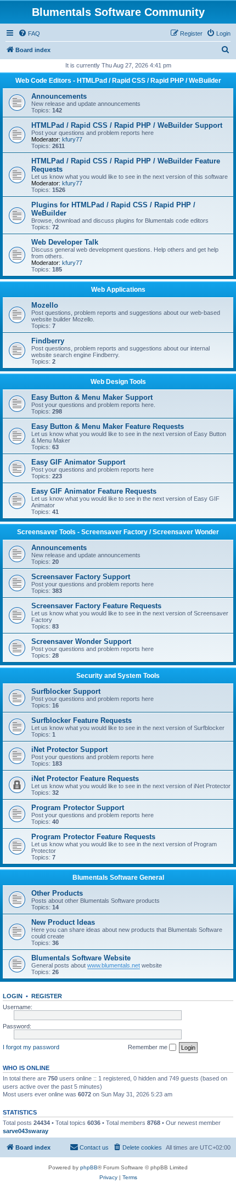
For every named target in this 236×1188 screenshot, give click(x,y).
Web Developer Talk (64, 242)
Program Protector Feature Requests (93, 837)
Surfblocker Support (65, 691)
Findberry (47, 341)
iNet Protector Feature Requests (85, 778)
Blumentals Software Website (81, 958)
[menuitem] (29, 33)
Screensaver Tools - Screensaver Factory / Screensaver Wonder (118, 532)
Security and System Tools (118, 676)
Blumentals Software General (118, 877)
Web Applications (118, 289)
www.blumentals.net (113, 965)
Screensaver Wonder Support (81, 641)
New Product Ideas (63, 922)
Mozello (44, 305)
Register (46, 996)
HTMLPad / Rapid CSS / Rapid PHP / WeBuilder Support (126, 125)
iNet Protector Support (69, 749)
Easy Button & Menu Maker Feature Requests (107, 426)
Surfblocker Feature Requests (81, 720)
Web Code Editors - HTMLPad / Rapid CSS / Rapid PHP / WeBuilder (118, 80)
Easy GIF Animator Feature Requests (93, 491)
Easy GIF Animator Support (78, 462)
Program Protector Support (77, 808)
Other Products (57, 893)
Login (13, 996)
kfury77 (72, 139)
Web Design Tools (118, 382)
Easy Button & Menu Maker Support (92, 397)
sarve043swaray (25, 1131)
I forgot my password (31, 1047)
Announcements (59, 96)
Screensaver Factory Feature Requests (96, 606)
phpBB (89, 1167)
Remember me (148, 1047)
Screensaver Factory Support (80, 577)
